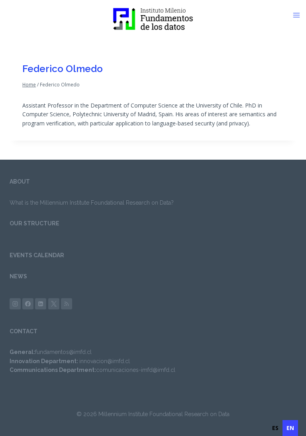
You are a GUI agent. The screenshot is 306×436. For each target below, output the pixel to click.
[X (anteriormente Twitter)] (53, 303)
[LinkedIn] (40, 303)
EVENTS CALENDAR (37, 255)
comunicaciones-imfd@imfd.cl (135, 370)
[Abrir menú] (299, 15)
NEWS (18, 276)
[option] (275, 428)
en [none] (290, 428)
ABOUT (20, 181)
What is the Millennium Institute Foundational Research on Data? (92, 202)
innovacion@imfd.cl (104, 361)
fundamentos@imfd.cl (63, 352)
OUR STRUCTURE (34, 223)
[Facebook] (27, 303)
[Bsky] (66, 303)
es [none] (275, 428)
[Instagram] (15, 303)
